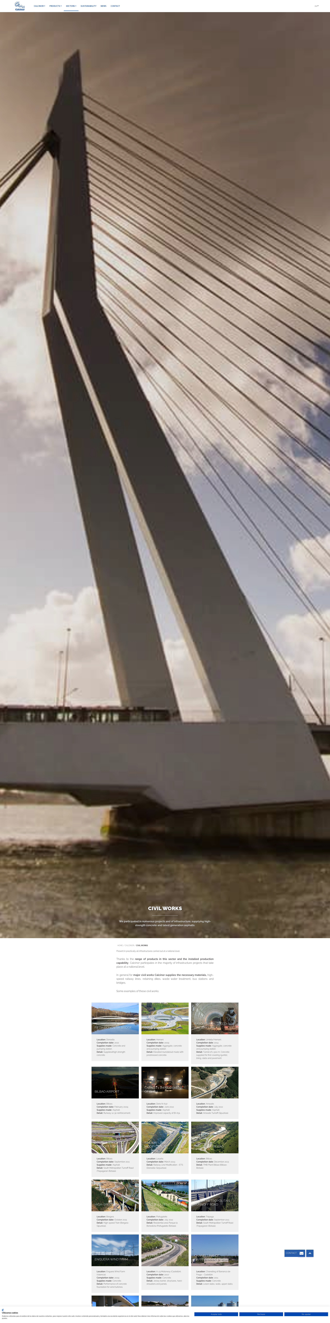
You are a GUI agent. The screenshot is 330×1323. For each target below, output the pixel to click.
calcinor (129, 945)
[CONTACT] (301, 1253)
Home (120, 945)
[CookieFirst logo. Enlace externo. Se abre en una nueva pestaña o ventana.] (3, 1310)
